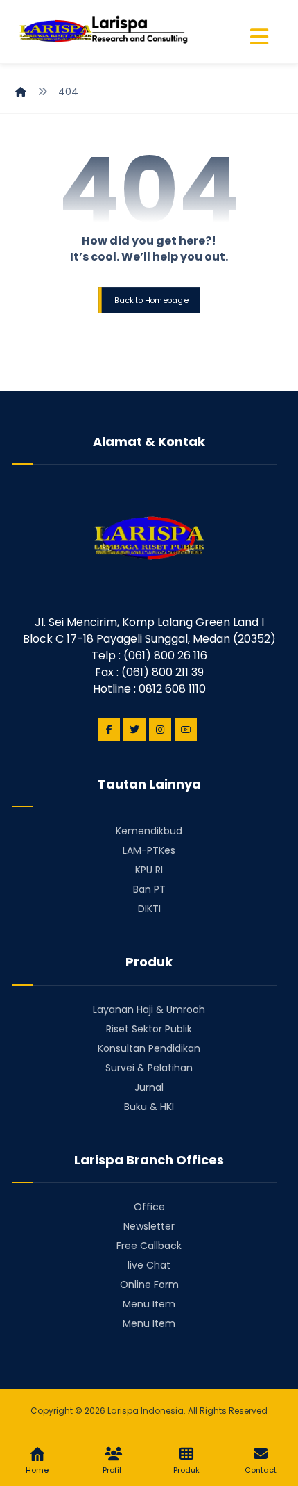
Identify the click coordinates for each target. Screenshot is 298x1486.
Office (149, 1207)
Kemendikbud (149, 831)
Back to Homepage (150, 300)
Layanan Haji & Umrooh (149, 1009)
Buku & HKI (149, 1107)
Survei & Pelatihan (149, 1068)
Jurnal (149, 1087)
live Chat (149, 1265)
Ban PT (149, 889)
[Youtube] (186, 729)
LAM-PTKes (149, 850)
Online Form (149, 1284)
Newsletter (149, 1226)
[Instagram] (160, 729)
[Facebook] (109, 729)
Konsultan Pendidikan (149, 1048)
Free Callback (149, 1246)
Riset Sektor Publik (149, 1029)
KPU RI (149, 870)
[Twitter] (134, 729)
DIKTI (149, 909)
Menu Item (149, 1304)
